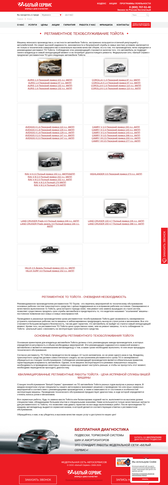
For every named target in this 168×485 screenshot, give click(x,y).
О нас (20, 25)
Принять (145, 479)
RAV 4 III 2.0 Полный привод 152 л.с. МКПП (50, 177)
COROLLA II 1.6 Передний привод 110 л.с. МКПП (116, 85)
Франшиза (106, 25)
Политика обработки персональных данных (84, 480)
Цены (44, 25)
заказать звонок (38, 479)
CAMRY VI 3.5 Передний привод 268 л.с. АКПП (116, 135)
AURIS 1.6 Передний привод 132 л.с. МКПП (50, 85)
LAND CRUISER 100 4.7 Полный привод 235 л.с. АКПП (116, 221)
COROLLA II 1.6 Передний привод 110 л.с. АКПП (116, 88)
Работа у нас (87, 25)
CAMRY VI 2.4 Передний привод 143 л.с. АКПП (116, 132)
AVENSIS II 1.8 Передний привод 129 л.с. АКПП (50, 132)
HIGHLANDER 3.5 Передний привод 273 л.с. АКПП (116, 174)
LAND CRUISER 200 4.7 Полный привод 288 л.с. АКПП (116, 224)
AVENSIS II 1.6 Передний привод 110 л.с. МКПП (49, 127)
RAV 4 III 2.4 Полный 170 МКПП (50, 182)
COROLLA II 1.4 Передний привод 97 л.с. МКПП (116, 83)
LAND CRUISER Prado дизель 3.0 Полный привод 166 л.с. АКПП (50, 225)
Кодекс (101, 3)
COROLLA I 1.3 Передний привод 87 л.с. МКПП (116, 80)
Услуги (32, 25)
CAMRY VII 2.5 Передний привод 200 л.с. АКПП (116, 138)
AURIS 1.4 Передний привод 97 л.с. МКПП (50, 83)
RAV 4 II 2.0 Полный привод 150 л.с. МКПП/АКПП (50, 174)
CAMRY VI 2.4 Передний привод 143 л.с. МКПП (116, 130)
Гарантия (69, 25)
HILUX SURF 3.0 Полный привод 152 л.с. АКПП (50, 271)
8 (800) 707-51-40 (140, 7)
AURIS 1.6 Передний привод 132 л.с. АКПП (50, 88)
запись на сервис (130, 479)
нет (71, 15)
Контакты (123, 25)
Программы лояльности (135, 3)
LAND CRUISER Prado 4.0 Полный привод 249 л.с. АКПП (50, 221)
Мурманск (46, 15)
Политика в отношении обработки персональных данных (143, 474)
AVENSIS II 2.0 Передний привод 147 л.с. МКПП (49, 135)
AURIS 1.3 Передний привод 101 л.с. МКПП (50, 80)
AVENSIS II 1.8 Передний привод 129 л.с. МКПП (49, 130)
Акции (113, 3)
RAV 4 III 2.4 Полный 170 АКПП (50, 185)
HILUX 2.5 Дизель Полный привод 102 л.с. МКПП (50, 268)
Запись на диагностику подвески (141, 24)
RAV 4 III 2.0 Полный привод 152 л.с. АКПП (50, 179)
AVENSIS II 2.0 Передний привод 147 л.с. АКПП (50, 138)
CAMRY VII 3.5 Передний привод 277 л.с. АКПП (116, 141)
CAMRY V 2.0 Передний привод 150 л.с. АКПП (116, 127)
